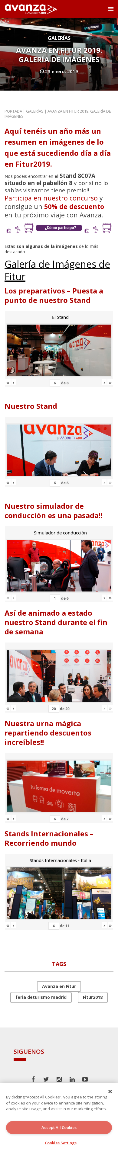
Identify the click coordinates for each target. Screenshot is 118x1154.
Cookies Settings (61, 1143)
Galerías (59, 38)
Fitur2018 (93, 997)
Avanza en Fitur (59, 986)
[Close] (110, 1091)
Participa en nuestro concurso (51, 198)
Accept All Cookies (59, 1127)
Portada (13, 111)
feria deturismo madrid (41, 997)
